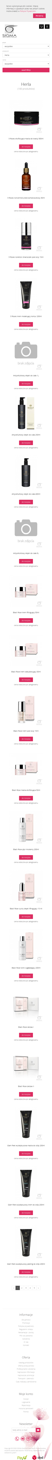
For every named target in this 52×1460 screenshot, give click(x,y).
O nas (26, 1342)
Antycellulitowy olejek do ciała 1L (26, 375)
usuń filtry (26, 70)
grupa (4, 42)
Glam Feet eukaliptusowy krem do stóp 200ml (26, 1205)
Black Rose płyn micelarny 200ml (26, 849)
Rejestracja (26, 1405)
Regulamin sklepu (26, 1329)
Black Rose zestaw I (26, 1027)
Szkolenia (26, 1339)
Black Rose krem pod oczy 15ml (26, 731)
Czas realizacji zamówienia (26, 1381)
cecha (4, 60)
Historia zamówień (26, 1408)
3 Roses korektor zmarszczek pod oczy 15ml (26, 257)
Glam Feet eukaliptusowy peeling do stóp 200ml (26, 1264)
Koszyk (41, 28)
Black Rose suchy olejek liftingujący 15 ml (26, 908)
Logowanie (26, 1402)
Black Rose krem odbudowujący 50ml (26, 671)
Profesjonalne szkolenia (26, 1369)
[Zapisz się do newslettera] (38, 1430)
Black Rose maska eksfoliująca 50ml (26, 790)
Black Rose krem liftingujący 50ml (26, 612)
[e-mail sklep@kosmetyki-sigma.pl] (22, 1439)
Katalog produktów (26, 1362)
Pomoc (26, 1411)
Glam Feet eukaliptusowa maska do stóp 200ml (26, 1145)
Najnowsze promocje (26, 1375)
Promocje (26, 1323)
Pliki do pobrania (26, 1335)
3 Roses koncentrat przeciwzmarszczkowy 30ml (26, 198)
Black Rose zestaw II (26, 1086)
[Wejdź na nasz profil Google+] (34, 1439)
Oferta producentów (26, 1366)
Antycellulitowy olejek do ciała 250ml (26, 435)
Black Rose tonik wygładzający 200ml (26, 968)
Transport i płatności (26, 1378)
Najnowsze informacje (26, 1372)
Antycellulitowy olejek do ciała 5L (26, 553)
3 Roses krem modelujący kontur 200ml (26, 316)
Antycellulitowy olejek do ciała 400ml (26, 494)
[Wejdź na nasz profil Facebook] (28, 1439)
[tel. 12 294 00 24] (17, 1439)
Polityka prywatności (26, 1326)
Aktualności (26, 1320)
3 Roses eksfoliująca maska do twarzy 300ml (26, 138)
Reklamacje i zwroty (26, 1332)
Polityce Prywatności (28, 11)
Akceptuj (39, 15)
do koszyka (26, 146)
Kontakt (26, 1345)
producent (6, 51)
